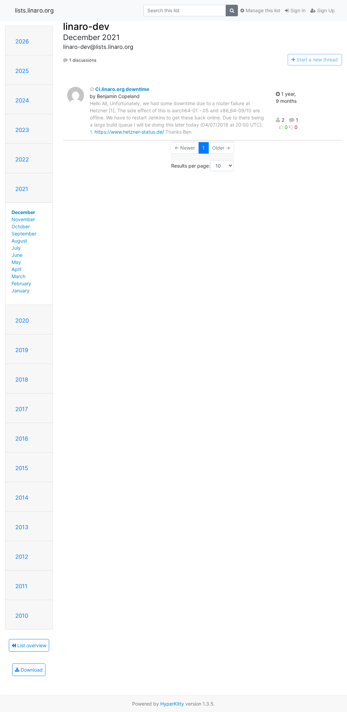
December (23, 212)
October (21, 226)
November (23, 219)
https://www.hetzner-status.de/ (129, 132)
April (16, 269)
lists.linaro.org (34, 10)
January (20, 290)
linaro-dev (86, 26)
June (17, 255)
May (16, 262)
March (18, 276)
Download (31, 670)
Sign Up (325, 10)
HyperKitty (172, 704)
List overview (31, 645)
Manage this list (262, 10)
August (19, 241)
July (16, 248)
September (24, 233)
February (21, 283)
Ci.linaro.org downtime (121, 89)
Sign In (297, 10)
